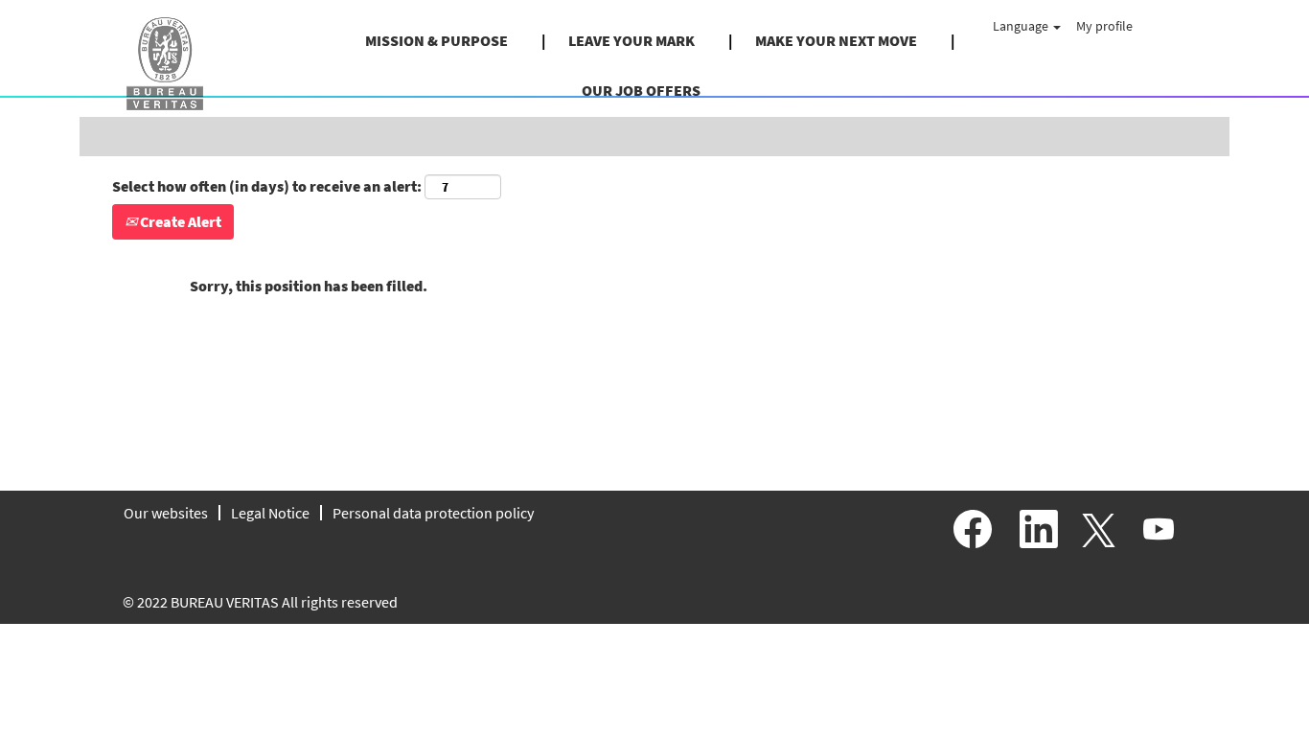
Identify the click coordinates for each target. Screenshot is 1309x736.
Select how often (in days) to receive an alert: (267, 186)
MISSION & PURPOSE (436, 40)
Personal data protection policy (433, 512)
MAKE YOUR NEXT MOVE (836, 40)
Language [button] (1022, 25)
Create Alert (179, 221)
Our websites (166, 512)
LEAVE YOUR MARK (631, 40)
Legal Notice (270, 512)
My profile (1104, 25)
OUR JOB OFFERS (641, 90)
